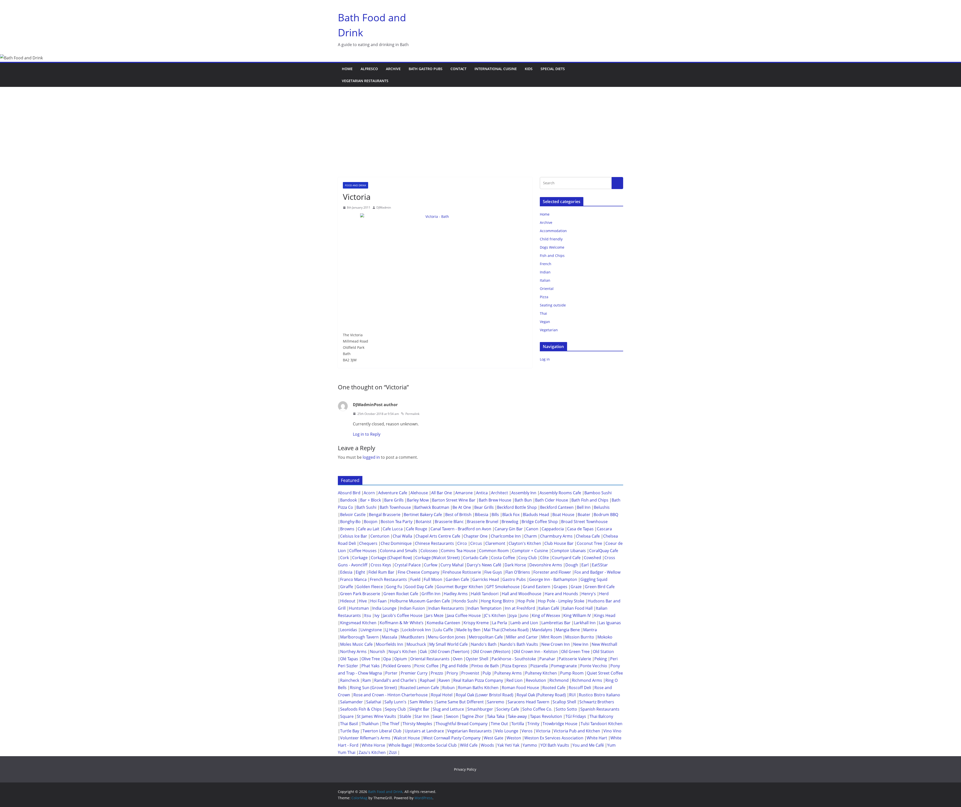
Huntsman (359, 608)
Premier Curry (414, 673)
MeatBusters (412, 637)
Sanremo (495, 702)
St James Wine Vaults (376, 716)
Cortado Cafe (475, 557)
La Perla (499, 622)
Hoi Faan (378, 601)
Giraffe (346, 586)
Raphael (427, 680)
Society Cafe (507, 709)
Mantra (590, 629)
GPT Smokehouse (503, 586)
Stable (405, 716)
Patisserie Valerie (575, 659)
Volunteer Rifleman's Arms (365, 738)
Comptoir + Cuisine (530, 550)
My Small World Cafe (448, 644)
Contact (458, 68)
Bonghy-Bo (350, 521)
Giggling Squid (593, 579)
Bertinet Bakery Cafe (423, 514)
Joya (513, 615)
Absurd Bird (349, 493)
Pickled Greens (397, 666)
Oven (457, 659)
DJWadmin (383, 207)
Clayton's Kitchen (525, 543)
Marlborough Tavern (359, 637)
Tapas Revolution (546, 716)
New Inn (580, 644)
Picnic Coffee (426, 666)
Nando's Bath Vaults (519, 644)
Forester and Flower (552, 572)
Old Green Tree (575, 651)
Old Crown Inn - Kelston (536, 651)
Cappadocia (553, 529)
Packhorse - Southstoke (514, 659)
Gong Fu (394, 586)
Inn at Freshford (520, 608)
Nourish (377, 651)
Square (347, 716)
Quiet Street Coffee (605, 673)
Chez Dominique (396, 543)
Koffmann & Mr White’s (401, 622)
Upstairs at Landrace (424, 731)
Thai (543, 313)
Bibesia (481, 514)
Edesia (346, 572)
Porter (391, 673)
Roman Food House (520, 687)
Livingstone (371, 629)
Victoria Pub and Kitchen (577, 731)
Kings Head (604, 615)
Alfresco (369, 68)
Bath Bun (523, 500)
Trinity (533, 723)
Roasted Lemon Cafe (419, 687)
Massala (389, 637)
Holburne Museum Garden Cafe (420, 601)
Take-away (517, 716)
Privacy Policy (465, 769)
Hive (363, 601)
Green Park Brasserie (360, 593)
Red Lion (514, 680)
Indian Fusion (412, 608)
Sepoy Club (395, 709)
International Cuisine (495, 68)
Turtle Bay (349, 731)
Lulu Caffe (443, 629)
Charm (530, 536)
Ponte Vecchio (593, 666)
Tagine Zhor (473, 716)
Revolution (536, 680)
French (545, 263)
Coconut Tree (589, 543)
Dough (571, 565)
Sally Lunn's (395, 702)
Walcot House (407, 738)
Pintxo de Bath (485, 666)
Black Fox (511, 514)
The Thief (390, 723)
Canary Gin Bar (509, 529)
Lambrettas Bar (556, 622)
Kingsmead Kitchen (358, 622)
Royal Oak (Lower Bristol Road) (484, 695)
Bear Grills (484, 507)
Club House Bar (559, 543)
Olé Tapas (349, 659)
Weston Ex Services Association (553, 738)
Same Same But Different (460, 702)
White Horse (373, 745)
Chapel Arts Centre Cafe (437, 536)
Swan (437, 716)
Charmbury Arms (556, 536)
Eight (360, 572)
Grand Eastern (536, 586)
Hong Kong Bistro (497, 601)
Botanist (423, 521)
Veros (527, 731)
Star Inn (421, 716)
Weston (514, 738)
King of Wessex (546, 615)
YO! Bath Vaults (554, 745)
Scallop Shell (564, 702)
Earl (585, 565)
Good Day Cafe (419, 586)
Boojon (370, 521)
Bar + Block (370, 500)
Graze (576, 586)
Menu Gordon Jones (446, 637)
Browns (347, 529)
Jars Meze (434, 615)
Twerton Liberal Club (381, 731)
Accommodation (553, 230)
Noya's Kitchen (402, 651)
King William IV (577, 615)
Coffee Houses (363, 550)
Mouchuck (416, 644)
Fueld (415, 579)
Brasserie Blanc (449, 521)
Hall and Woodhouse (521, 593)
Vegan (545, 321)
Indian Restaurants (446, 608)
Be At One (461, 507)
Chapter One (475, 536)
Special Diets (553, 68)
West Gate (493, 738)
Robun (448, 687)
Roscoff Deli (580, 687)
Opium (400, 659)
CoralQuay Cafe (603, 550)
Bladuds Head (536, 514)
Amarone (464, 493)
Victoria (543, 731)
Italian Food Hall (577, 608)
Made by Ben (468, 629)
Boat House (563, 514)
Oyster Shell (477, 659)
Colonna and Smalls (398, 550)
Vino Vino (612, 731)
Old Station (603, 651)
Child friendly (551, 239)
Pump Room (572, 673)
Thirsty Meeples (417, 723)
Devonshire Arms (545, 565)
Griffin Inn (430, 593)
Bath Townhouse (395, 507)
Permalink (412, 414)
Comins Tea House (458, 550)
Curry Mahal (451, 565)
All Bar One (441, 493)
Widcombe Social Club (436, 745)
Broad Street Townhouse (584, 521)
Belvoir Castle (353, 514)
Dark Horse (515, 565)
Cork (344, 557)
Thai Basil (349, 723)
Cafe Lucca (393, 529)
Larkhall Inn (585, 622)
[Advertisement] (480, 124)
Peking (600, 659)
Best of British (458, 514)
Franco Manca (353, 579)
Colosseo (429, 550)
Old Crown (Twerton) (449, 651)
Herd (604, 593)
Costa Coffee (503, 557)
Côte (544, 557)
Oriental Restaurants (429, 659)
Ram (366, 680)
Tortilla (517, 723)
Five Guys (493, 572)
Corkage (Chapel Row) (391, 557)
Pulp (487, 673)
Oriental (547, 288)
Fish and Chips (552, 255)
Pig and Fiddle (455, 666)
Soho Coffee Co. (537, 709)
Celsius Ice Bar (353, 536)
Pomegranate (564, 666)
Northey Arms (353, 651)
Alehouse (419, 493)
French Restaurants (388, 579)
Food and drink (355, 185)
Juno (524, 615)
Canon (532, 529)
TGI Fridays (575, 716)
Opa (387, 659)
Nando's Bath (484, 644)
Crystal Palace (407, 565)
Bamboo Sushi (598, 493)
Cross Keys (381, 565)
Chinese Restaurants (434, 543)
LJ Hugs (392, 629)
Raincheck (349, 680)
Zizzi (393, 752)
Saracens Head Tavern (528, 702)
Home (347, 68)
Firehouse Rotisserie (461, 572)
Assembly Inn (523, 493)
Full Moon (433, 579)
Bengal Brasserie (384, 514)
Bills (495, 514)
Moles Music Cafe (356, 644)
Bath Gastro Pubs (425, 68)
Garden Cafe (457, 579)
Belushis (602, 507)
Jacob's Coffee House (402, 615)
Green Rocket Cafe (400, 593)
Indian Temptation (484, 608)
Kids (529, 68)
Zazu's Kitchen (372, 752)
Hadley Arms (456, 593)
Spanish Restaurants (599, 709)
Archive (393, 68)
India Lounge (384, 608)
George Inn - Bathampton (553, 579)
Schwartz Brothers (596, 702)
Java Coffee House (464, 615)
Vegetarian (549, 330)
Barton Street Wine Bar (453, 500)
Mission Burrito (579, 637)
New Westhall (604, 644)
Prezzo (437, 673)
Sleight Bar (419, 709)
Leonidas (348, 629)
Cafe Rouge (416, 529)
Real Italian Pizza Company (478, 680)
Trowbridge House (560, 723)
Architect (499, 493)
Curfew (430, 565)
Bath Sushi (366, 507)
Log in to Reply (366, 434)
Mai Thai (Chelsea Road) (506, 629)
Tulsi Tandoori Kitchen (601, 723)
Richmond (559, 680)
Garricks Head (485, 579)
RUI (572, 695)
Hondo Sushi (465, 601)
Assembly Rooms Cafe (560, 493)
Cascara (604, 529)
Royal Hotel (441, 695)
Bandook (348, 500)
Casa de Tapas (580, 529)
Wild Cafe (468, 745)
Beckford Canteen (557, 507)
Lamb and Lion (524, 622)
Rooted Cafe (553, 687)
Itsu (367, 615)
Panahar (547, 659)
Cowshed (592, 557)
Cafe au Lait (368, 529)
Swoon (452, 716)
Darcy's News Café (484, 565)
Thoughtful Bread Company (461, 723)
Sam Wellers (421, 702)
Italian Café (548, 608)
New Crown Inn (555, 644)
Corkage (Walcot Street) (437, 557)
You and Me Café (588, 745)
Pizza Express (514, 666)
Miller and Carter (522, 637)
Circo (462, 543)
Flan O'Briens (517, 572)
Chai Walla (402, 536)
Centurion (379, 536)
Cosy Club (527, 557)
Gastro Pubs (514, 579)
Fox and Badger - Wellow (597, 572)
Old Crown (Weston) (491, 651)
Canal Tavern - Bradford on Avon (460, 529)
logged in (371, 457)
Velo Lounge (506, 731)
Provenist (470, 673)
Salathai (373, 702)
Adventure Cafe (392, 493)
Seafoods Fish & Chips (361, 709)
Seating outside (553, 305)
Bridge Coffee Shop (540, 521)
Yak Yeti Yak (508, 745)
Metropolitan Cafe (486, 637)
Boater (584, 514)
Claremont (495, 543)
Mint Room (551, 637)
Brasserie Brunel (482, 521)
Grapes (560, 586)
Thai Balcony (601, 716)
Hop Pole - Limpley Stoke (561, 601)
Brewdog (510, 521)
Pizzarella (539, 666)
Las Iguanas (610, 622)
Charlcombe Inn (506, 536)
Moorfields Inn (389, 644)
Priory (452, 673)
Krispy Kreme (476, 622)
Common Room (494, 550)
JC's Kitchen (495, 615)
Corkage (360, 557)
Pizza (544, 296)
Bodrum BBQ (606, 514)
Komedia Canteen (443, 622)
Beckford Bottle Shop (517, 507)
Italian (545, 280)
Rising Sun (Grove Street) (373, 687)
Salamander (351, 702)
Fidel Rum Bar (381, 572)
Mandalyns (542, 629)
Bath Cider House (551, 500)
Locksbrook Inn (416, 629)
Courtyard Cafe (566, 557)
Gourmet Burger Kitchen (459, 586)
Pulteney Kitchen (541, 673)
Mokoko (604, 637)
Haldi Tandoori (485, 593)
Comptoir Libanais (568, 550)
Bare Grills (394, 500)
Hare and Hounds (561, 593)
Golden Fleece (369, 586)
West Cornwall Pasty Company (451, 738)
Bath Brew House (495, 500)
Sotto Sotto (566, 709)
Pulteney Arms (508, 673)
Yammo (530, 745)
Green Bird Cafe (600, 586)
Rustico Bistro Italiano (599, 695)
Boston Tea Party (396, 521)
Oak (423, 651)
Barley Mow (418, 500)
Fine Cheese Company (418, 572)
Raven (444, 680)
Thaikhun (370, 723)
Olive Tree (370, 659)
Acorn (369, 493)
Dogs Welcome (552, 247)
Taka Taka (496, 716)
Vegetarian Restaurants (365, 80)
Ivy (376, 615)
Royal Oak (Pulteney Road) (541, 695)
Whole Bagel (400, 745)
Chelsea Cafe (588, 536)
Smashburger (480, 709)
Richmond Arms (587, 680)
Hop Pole (526, 601)
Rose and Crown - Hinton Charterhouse (390, 695)
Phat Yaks (370, 666)
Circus (476, 543)
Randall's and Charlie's (395, 680)
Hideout (347, 601)
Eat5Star (600, 565)
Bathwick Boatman (431, 507)
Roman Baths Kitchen (478, 687)
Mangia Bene (568, 629)
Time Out (499, 723)
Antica (482, 493)
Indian (545, 272)
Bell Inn (584, 507)
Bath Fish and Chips (589, 500)
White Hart (597, 738)
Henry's (588, 593)
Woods (487, 745)
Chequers (368, 543)
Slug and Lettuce (448, 709)
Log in (545, 359)
